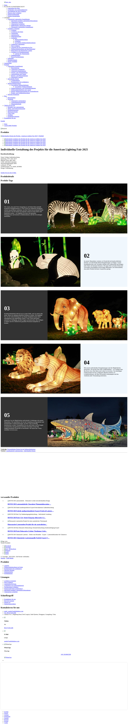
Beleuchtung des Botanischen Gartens (21, 50)
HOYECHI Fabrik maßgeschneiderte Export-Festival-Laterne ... (31, 511)
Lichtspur (13, 30)
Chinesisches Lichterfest (17, 24)
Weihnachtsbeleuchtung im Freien (13, 567)
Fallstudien (11, 58)
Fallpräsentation (8, 572)
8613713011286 (8, 628)
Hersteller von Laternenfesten (16, 107)
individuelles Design (13, 79)
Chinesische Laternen (17, 22)
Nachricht (10, 99)
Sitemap (3, 558)
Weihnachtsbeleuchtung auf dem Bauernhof (23, 49)
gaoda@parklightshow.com (11, 641)
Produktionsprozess (13, 110)
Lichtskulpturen (15, 80)
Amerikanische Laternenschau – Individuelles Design (20, 451)
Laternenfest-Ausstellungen (15, 66)
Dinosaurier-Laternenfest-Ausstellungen (22, 27)
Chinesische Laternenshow (18, 101)
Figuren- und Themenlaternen (19, 72)
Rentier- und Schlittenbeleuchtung (20, 93)
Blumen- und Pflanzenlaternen (19, 75)
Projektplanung (8, 573)
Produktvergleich (12, 60)
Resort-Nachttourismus (17, 57)
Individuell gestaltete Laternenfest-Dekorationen (24, 21)
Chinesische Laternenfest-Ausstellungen (19, 19)
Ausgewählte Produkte (10, 125)
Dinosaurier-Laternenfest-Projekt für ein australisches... (27, 524)
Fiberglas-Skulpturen (13, 94)
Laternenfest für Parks (14, 8)
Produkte (6, 64)
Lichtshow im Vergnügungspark (20, 52)
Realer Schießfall (12, 61)
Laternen (6, 565)
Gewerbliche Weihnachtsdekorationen (25, 42)
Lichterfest (14, 38)
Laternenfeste (8, 63)
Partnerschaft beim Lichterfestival (13, 588)
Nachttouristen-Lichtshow (11, 587)
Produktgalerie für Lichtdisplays (20, 82)
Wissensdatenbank (16, 104)
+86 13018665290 (66, 654)
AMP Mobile (9, 558)
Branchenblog (11, 97)
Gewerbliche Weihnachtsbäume (20, 85)
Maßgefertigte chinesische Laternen (21, 25)
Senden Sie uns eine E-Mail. (8, 172)
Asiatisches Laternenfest (17, 44)
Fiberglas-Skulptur (9, 570)
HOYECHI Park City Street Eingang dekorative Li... (27, 518)
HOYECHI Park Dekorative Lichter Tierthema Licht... (27, 531)
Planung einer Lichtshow (14, 13)
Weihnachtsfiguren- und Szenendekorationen (23, 88)
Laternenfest (14, 33)
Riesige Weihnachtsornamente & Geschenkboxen (24, 91)
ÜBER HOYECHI (9, 105)
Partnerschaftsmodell (13, 14)
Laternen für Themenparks (22, 53)
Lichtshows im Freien (17, 32)
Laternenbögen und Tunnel (18, 74)
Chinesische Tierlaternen (18, 69)
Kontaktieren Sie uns (10, 118)
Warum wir (7, 602)
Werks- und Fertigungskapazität (16, 108)
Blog (5, 96)
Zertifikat (10, 115)
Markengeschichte (13, 112)
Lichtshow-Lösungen (13, 28)
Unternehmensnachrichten (18, 102)
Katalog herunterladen (14, 16)
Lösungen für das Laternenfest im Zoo (21, 47)
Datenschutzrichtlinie (10, 604)
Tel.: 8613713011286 (10, 613)
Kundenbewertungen (13, 116)
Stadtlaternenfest (15, 55)
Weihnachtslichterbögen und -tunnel (21, 90)
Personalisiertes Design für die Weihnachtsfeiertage (21, 449)
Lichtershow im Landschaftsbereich (17, 10)
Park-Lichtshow (15, 46)
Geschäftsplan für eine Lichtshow (17, 11)
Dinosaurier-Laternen (17, 77)
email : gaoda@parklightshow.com (13, 611)
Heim (5, 5)
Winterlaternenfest (16, 36)
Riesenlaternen (15, 68)
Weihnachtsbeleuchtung (21, 39)
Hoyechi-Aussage (9, 601)
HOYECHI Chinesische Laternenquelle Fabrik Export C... (28, 538)
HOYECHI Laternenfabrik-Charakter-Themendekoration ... (29, 504)
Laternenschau (15, 35)
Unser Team (11, 113)
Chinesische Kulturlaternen (18, 71)
